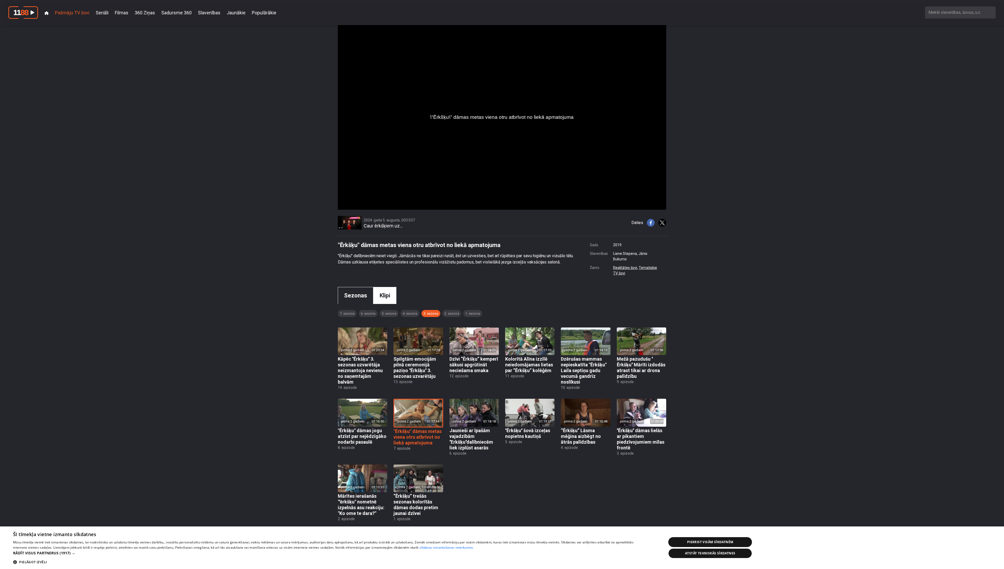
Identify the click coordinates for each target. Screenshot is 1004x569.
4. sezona (410, 313)
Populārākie (264, 12)
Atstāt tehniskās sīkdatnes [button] (710, 553)
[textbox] (960, 12)
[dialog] (502, 547)
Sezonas (355, 295)
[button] (330, 553)
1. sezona (472, 313)
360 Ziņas (145, 12)
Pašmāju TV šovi (72, 12)
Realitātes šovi (625, 268)
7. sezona (347, 313)
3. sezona (431, 313)
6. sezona (368, 313)
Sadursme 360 (176, 12)
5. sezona (389, 313)
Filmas (121, 12)
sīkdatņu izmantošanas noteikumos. (446, 547)
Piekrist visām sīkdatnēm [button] (710, 542)
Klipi (385, 295)
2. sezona (451, 313)
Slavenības (209, 12)
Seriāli (102, 12)
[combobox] (960, 12)
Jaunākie (236, 12)
